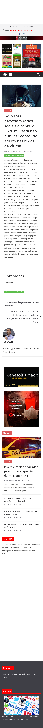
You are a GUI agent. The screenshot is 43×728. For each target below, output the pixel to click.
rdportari (28, 151)
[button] (7, 49)
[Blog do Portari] (5, 74)
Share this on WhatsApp (15, 156)
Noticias (8, 110)
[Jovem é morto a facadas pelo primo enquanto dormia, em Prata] (21, 447)
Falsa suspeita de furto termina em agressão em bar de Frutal (18, 499)
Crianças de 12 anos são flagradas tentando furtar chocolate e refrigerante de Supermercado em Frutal (22, 316)
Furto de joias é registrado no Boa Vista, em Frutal (23, 304)
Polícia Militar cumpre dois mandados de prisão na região (20, 512)
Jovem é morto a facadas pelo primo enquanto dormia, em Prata (21, 471)
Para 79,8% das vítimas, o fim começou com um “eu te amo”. (22, 31)
